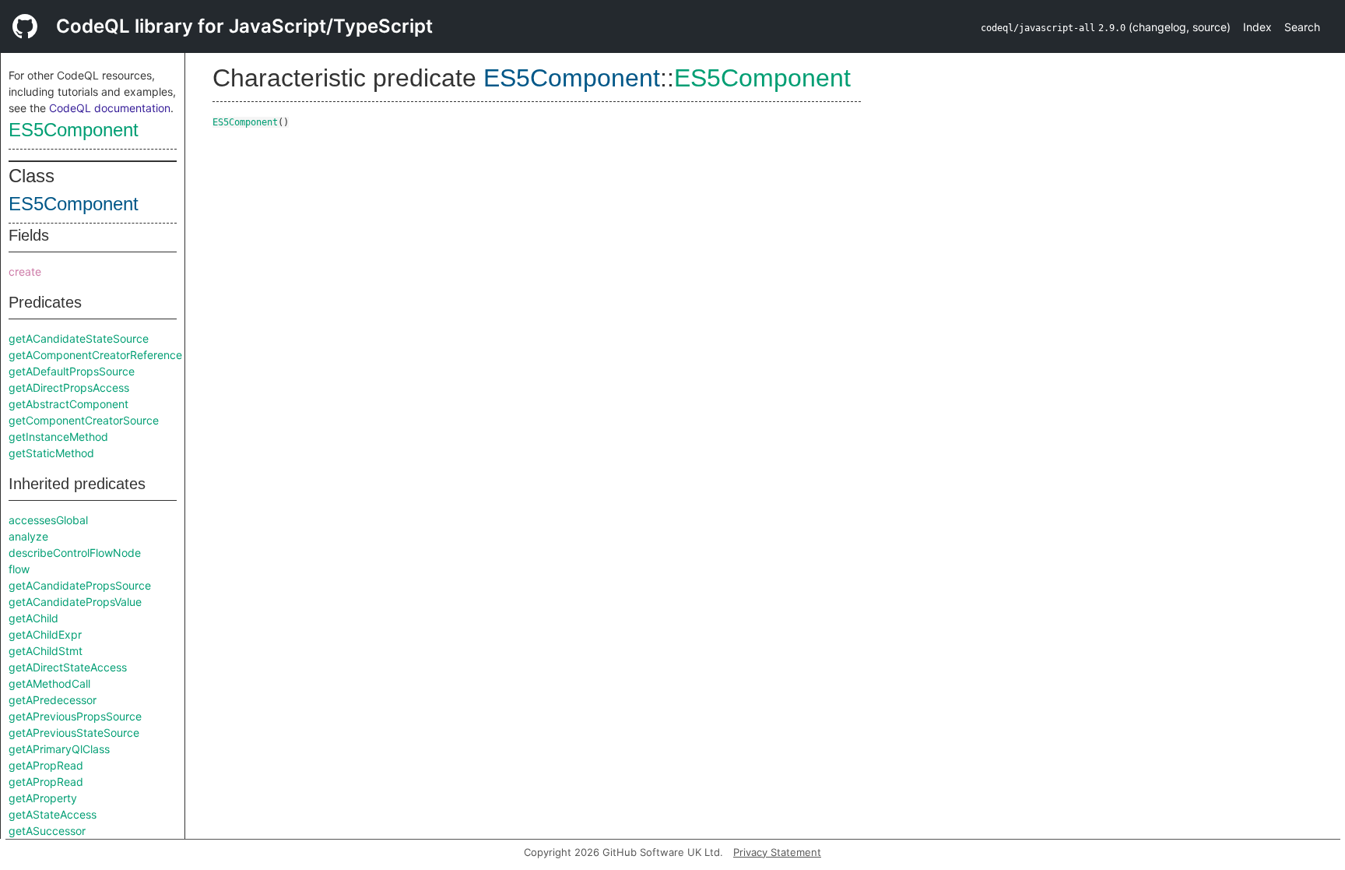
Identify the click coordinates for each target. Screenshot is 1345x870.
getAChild (33, 618)
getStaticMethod (51, 453)
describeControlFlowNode (75, 552)
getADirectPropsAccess (69, 387)
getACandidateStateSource (79, 338)
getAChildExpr (45, 634)
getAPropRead (46, 765)
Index (1257, 26)
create (25, 271)
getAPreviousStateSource (74, 732)
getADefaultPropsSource (72, 371)
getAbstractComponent (68, 403)
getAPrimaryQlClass (59, 749)
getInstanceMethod (58, 436)
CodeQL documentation (109, 107)
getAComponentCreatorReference (95, 354)
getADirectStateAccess (68, 667)
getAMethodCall (49, 683)
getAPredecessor (53, 699)
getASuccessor (47, 830)
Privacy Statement (777, 852)
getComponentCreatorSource (84, 420)
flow (19, 569)
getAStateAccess (53, 814)
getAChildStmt (46, 650)
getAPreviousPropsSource (75, 716)
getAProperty (43, 798)
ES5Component (74, 129)
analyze (28, 536)
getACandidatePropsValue (75, 601)
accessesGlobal (48, 520)
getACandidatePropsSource (80, 585)
